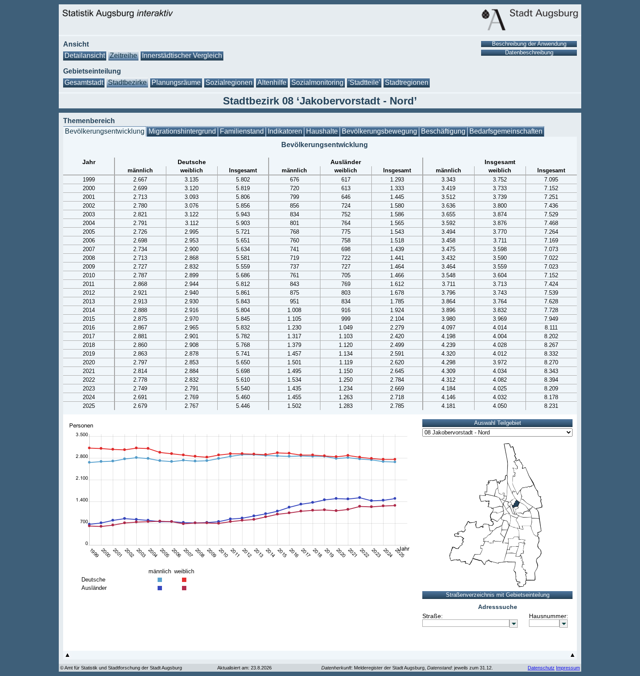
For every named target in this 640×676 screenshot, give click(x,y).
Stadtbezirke (127, 82)
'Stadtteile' (364, 82)
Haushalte (322, 131)
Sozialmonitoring (317, 82)
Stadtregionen (406, 82)
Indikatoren (285, 131)
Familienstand (242, 131)
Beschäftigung (443, 131)
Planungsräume (176, 82)
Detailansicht (84, 55)
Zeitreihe (123, 55)
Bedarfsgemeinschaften (505, 131)
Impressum (568, 667)
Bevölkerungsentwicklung (105, 131)
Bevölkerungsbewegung (379, 131)
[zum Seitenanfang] (67, 657)
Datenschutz (541, 667)
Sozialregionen (229, 82)
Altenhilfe (271, 82)
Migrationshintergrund (182, 131)
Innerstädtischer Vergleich (182, 55)
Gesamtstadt (83, 82)
